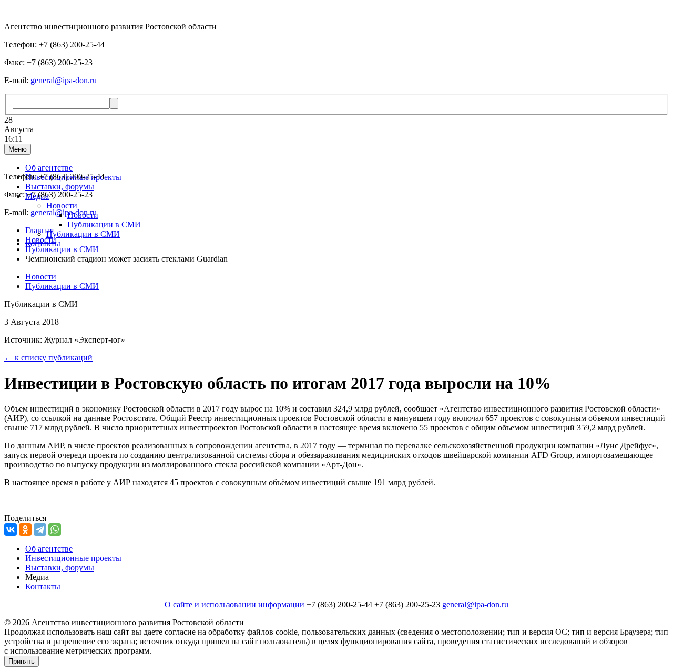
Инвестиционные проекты (73, 558)
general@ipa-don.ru (63, 80)
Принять (21, 661)
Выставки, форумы (59, 186)
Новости (61, 205)
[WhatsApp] (54, 529)
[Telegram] (40, 529)
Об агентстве (49, 167)
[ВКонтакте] (10, 529)
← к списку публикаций (48, 357)
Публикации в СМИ (104, 224)
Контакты (42, 586)
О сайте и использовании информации (234, 604)
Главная (39, 230)
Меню (17, 149)
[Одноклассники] (25, 529)
